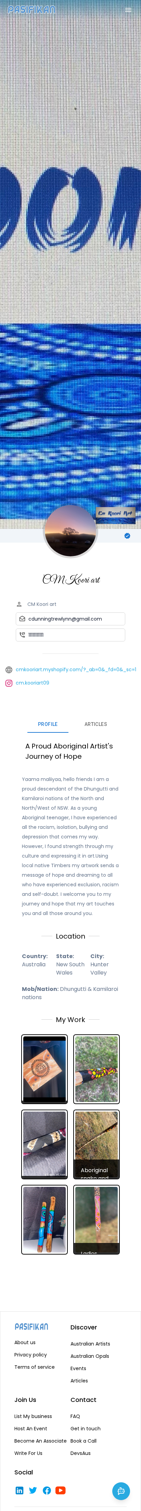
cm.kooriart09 (32, 682)
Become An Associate (40, 1440)
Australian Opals (89, 1356)
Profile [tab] (48, 724)
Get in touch (85, 1428)
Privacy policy (30, 1354)
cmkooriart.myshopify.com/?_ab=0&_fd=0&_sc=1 (76, 669)
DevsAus (80, 1453)
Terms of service (34, 1367)
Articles (79, 1380)
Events (78, 1368)
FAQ (75, 1416)
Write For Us (28, 1453)
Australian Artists (90, 1343)
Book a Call (83, 1440)
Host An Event (30, 1428)
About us (25, 1342)
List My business (33, 1416)
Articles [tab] (96, 724)
